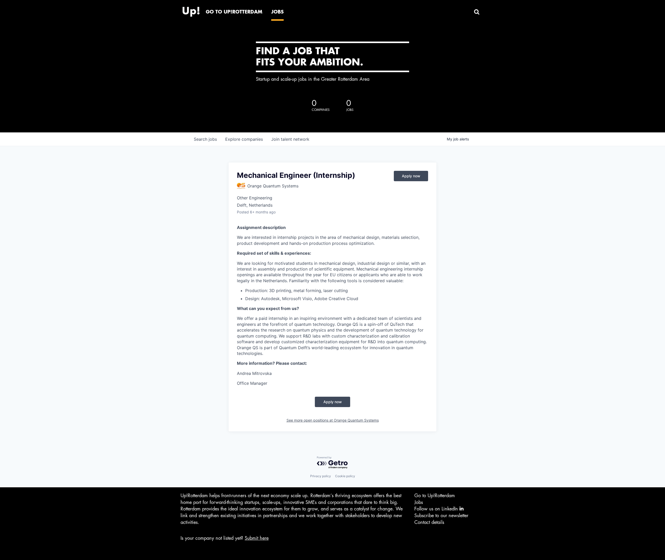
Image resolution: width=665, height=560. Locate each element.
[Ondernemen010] (191, 10)
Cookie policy (345, 476)
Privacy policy (320, 476)
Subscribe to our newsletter (441, 515)
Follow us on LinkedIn (437, 509)
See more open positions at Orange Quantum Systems (333, 420)
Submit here (257, 538)
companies (244, 139)
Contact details (429, 522)
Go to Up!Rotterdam (434, 495)
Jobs (418, 502)
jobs (205, 139)
